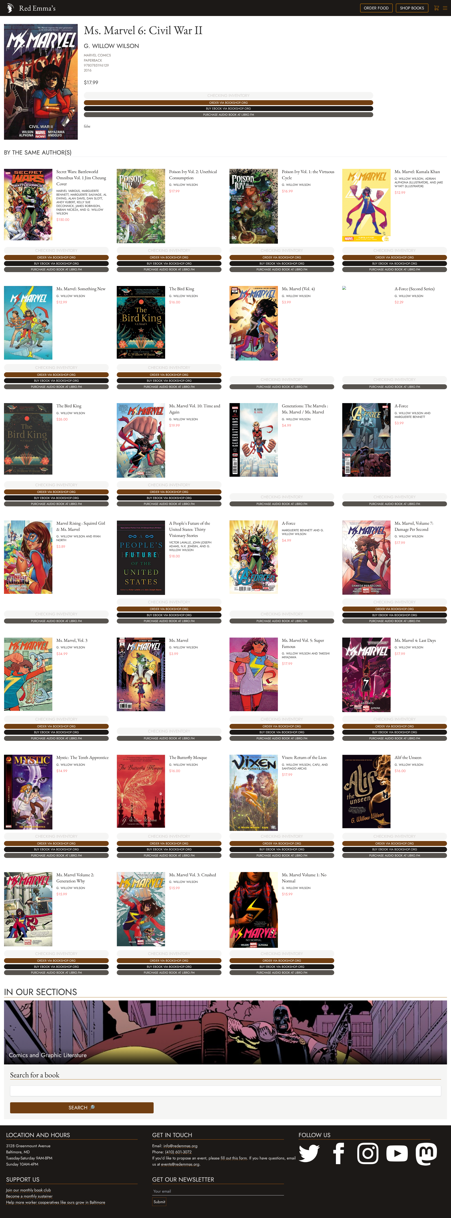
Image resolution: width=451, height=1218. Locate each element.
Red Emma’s (37, 8)
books (412, 8)
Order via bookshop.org (228, 102)
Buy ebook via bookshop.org (228, 108)
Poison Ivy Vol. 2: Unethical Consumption (193, 175)
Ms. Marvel (178, 640)
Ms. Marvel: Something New (80, 289)
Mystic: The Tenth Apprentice (82, 757)
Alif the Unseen (408, 757)
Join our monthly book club (28, 1190)
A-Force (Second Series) (415, 289)
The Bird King (181, 289)
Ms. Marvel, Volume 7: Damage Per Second (414, 526)
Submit (159, 1202)
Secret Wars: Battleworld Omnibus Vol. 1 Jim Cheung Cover (81, 178)
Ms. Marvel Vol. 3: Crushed (192, 875)
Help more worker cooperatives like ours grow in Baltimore (55, 1202)
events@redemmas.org (180, 1164)
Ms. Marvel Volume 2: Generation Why (75, 878)
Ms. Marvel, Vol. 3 (71, 640)
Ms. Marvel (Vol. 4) (298, 289)
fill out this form (234, 1158)
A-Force (401, 406)
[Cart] (436, 8)
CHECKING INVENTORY (228, 95)
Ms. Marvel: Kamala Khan (417, 172)
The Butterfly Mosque (188, 757)
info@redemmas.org (180, 1146)
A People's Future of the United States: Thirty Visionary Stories (189, 529)
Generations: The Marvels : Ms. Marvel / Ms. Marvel (305, 409)
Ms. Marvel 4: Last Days (415, 640)
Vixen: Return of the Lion (304, 757)
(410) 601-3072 (178, 1152)
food (376, 8)
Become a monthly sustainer (29, 1196)
